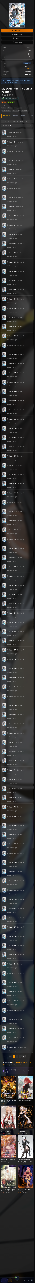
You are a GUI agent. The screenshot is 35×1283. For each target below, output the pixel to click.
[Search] (25, 1280)
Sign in (7, 1069)
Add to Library (18, 34)
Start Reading (18, 31)
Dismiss (29, 1071)
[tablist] (17, 116)
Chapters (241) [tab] (7, 115)
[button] (17, 15)
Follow (17, 38)
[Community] (28, 1280)
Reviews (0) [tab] (24, 115)
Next (24, 1056)
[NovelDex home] (17, 1278)
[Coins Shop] (10, 1280)
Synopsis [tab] (15, 115)
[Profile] (31, 1280)
